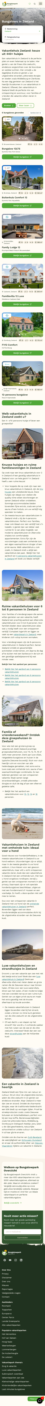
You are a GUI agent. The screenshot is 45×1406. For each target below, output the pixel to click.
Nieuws (5, 1285)
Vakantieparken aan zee (13, 1378)
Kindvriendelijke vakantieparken (17, 1385)
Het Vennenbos (9, 1334)
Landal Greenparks (11, 1321)
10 (25, 794)
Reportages (7, 1289)
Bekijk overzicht (11, 1203)
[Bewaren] (39, 120)
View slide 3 (25, 138)
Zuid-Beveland (34, 1137)
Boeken (7, 105)
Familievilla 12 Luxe (13, 296)
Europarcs (7, 1313)
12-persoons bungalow (15, 394)
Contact (5, 1297)
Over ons (6, 1281)
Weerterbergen (9, 1345)
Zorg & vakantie (9, 1366)
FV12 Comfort (9, 344)
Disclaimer (7, 1277)
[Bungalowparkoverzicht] (10, 4)
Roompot (6, 1306)
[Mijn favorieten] (31, 3)
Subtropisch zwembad (12, 1374)
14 (31, 794)
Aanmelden (22, 1237)
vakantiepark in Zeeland (25, 634)
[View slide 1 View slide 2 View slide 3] (22, 128)
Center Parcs (8, 1317)
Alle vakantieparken (11, 1325)
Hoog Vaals (7, 1342)
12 (28, 794)
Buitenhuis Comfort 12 (14, 197)
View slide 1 (19, 138)
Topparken (7, 1310)
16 (36, 794)
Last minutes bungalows (13, 1389)
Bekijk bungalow (21, 157)
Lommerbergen (9, 1349)
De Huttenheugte (10, 1353)
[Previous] (5, 132)
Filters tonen (36, 1399)
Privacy (5, 1274)
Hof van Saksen (9, 1338)
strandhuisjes (16, 1034)
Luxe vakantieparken (11, 1370)
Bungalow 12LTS (11, 148)
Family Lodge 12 (11, 247)
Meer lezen (24, 105)
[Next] (39, 132)
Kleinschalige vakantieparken (15, 1381)
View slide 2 (22, 138)
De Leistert (7, 1357)
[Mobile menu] (40, 3)
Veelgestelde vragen (11, 1293)
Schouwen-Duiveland (32, 1140)
